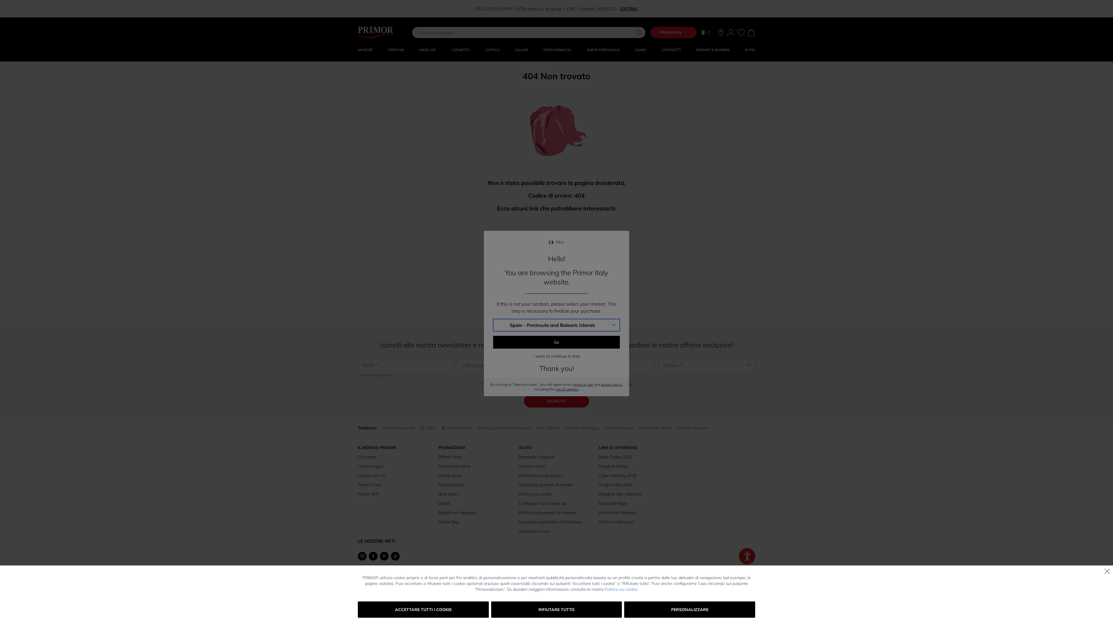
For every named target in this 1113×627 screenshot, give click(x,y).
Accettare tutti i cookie (423, 609)
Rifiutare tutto (556, 609)
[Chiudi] (1107, 571)
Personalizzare (689, 609)
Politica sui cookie (621, 589)
